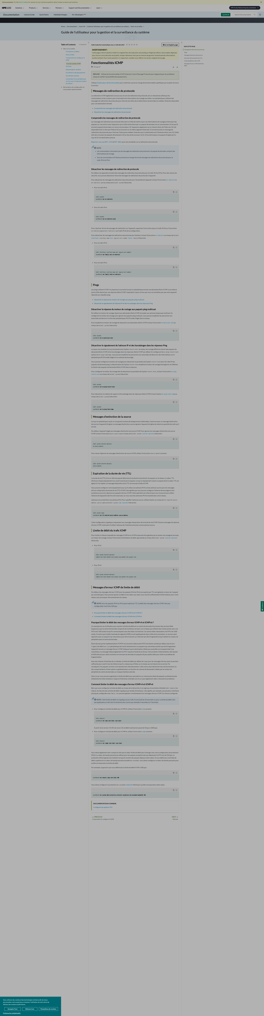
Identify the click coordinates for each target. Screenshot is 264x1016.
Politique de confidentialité (11, 1013)
